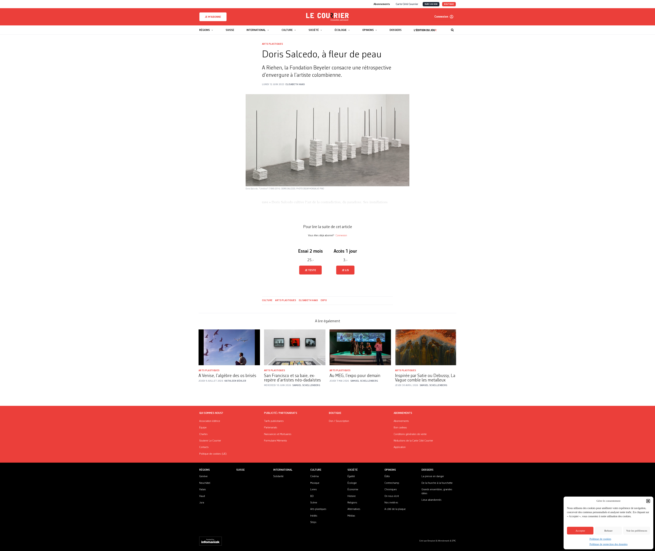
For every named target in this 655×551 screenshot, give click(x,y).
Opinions (390, 470)
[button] (648, 501)
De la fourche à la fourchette (437, 483)
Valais (202, 489)
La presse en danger (432, 476)
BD (312, 496)
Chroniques (390, 489)
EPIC (454, 541)
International (283, 470)
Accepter (580, 530)
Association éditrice (209, 421)
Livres (313, 489)
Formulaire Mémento (275, 440)
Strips (313, 522)
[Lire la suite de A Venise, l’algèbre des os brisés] (229, 347)
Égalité (351, 476)
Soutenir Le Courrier (210, 440)
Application (400, 447)
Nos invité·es (391, 502)
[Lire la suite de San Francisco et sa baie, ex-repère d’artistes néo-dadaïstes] (294, 347)
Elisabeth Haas (308, 300)
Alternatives (353, 509)
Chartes (203, 434)
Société (352, 470)
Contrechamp (391, 483)
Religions (352, 502)
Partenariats (270, 427)
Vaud (202, 496)
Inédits (313, 515)
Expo (324, 300)
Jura (201, 502)
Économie (352, 489)
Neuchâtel (204, 483)
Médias (351, 515)
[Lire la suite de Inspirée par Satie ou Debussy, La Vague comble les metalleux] (425, 347)
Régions (204, 470)
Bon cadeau (400, 427)
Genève (203, 476)
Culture (267, 300)
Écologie (352, 483)
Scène (313, 502)
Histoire (351, 496)
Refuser (608, 530)
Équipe (203, 427)
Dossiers (427, 470)
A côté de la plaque (395, 509)
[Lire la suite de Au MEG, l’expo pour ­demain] (360, 347)
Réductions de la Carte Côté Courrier (413, 440)
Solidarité (278, 476)
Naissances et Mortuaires (277, 434)
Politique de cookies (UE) (213, 454)
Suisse (240, 470)
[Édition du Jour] (425, 28)
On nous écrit (391, 496)
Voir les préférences (636, 530)
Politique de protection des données (609, 544)
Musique (314, 483)
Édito (387, 476)
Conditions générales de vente (410, 434)
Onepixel (431, 541)
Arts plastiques (272, 44)
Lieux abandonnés (431, 500)
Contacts (204, 447)
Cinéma (314, 476)
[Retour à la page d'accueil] (327, 17)
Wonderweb (444, 541)
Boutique (335, 413)
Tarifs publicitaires (274, 421)
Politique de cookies (600, 539)
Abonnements (401, 421)
